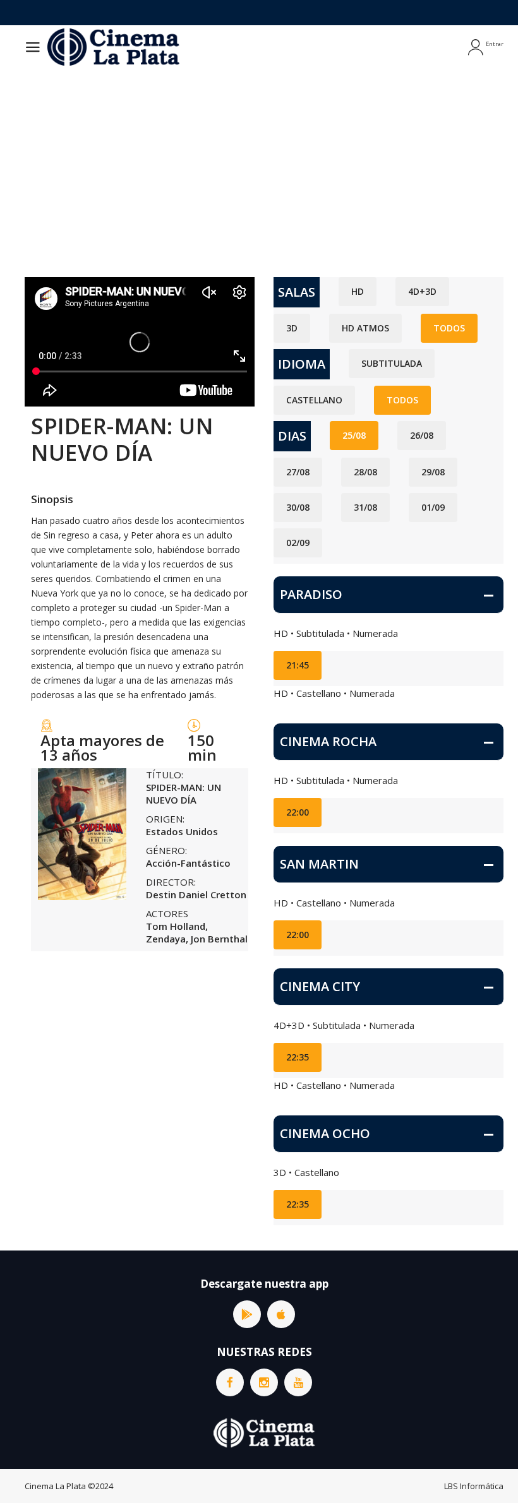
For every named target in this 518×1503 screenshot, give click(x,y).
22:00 (297, 812)
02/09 (298, 543)
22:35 (297, 1057)
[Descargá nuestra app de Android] (247, 1314)
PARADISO (311, 594)
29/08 (433, 472)
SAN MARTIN (319, 863)
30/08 (298, 507)
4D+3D (422, 291)
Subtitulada (391, 363)
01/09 (433, 507)
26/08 (421, 435)
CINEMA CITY (320, 986)
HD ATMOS (365, 328)
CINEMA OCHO (325, 1133)
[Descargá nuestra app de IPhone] (281, 1314)
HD (357, 291)
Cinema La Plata (55, 1486)
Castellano (314, 400)
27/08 (298, 472)
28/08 (365, 472)
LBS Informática (473, 1486)
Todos (449, 328)
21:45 (297, 665)
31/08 (365, 507)
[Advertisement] (259, 163)
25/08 (354, 435)
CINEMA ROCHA (328, 741)
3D (292, 328)
